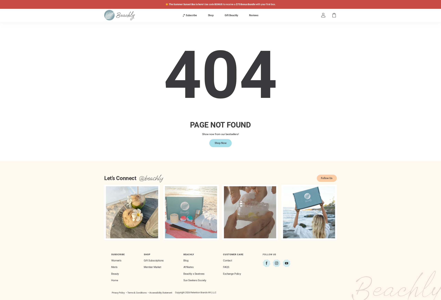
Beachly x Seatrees (193, 273)
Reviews (253, 15)
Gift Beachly (231, 15)
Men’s (114, 267)
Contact (227, 260)
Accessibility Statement (160, 292)
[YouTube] (286, 263)
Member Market (152, 267)
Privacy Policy (118, 292)
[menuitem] (189, 15)
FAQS (226, 267)
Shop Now (221, 143)
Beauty (115, 273)
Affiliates (188, 267)
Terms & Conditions (137, 292)
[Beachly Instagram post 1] (132, 212)
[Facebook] (266, 263)
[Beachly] (119, 15)
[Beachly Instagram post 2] (191, 212)
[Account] (323, 15)
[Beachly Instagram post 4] (309, 212)
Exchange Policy (232, 273)
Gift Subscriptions (154, 260)
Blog (185, 260)
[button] (189, 15)
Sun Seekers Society (194, 280)
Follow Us (326, 178)
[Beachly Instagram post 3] (250, 212)
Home (114, 280)
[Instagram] (276, 263)
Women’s (116, 260)
